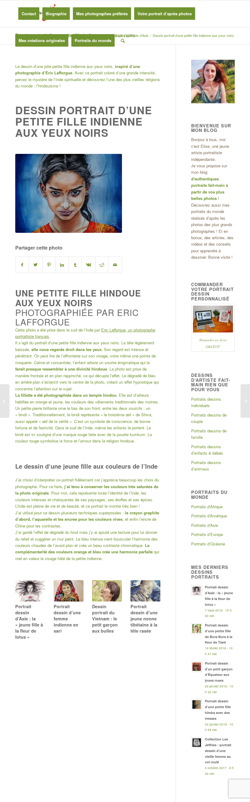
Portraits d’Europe (207, 534)
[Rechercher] (123, 40)
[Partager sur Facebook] (22, 265)
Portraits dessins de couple (209, 418)
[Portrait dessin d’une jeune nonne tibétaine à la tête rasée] (145, 590)
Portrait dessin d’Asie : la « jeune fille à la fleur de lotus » (29, 621)
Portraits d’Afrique (207, 506)
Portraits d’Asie (204, 525)
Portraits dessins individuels (206, 402)
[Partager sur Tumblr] (75, 265)
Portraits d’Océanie (208, 544)
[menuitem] (28, 13)
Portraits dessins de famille (209, 434)
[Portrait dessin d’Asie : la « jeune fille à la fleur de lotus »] (30, 590)
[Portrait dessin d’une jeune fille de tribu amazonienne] (4, 401)
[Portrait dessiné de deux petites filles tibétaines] (245, 401)
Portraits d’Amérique (209, 516)
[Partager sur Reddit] (101, 265)
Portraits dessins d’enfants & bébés (207, 450)
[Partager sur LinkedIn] (61, 265)
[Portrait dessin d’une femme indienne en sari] (68, 591)
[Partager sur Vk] (88, 265)
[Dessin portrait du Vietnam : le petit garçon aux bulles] (107, 590)
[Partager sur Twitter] (35, 265)
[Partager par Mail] (115, 265)
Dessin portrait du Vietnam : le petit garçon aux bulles (105, 618)
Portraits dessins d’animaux (206, 466)
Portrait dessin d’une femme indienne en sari (67, 618)
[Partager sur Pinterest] (48, 265)
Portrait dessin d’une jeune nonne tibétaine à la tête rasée (144, 618)
